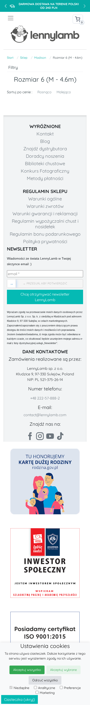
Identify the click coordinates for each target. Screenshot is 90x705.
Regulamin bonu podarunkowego (45, 234)
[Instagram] (40, 436)
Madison (40, 57)
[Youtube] (50, 436)
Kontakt (45, 134)
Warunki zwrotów (45, 206)
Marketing (47, 693)
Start (10, 57)
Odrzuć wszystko (45, 680)
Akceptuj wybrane (63, 670)
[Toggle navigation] (26, 18)
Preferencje (72, 688)
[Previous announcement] (5, 6)
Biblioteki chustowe (45, 163)
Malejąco (64, 92)
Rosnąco (44, 92)
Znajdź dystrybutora (45, 148)
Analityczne (46, 688)
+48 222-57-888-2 (45, 398)
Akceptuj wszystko (27, 670)
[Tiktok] (60, 436)
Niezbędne (21, 688)
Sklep (23, 57)
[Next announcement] (84, 6)
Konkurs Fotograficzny (45, 171)
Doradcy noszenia (45, 156)
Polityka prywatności (45, 241)
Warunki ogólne (45, 199)
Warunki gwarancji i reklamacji (45, 213)
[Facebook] (29, 436)
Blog (45, 141)
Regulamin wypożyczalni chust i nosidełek (45, 223)
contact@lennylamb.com (45, 414)
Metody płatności (45, 178)
